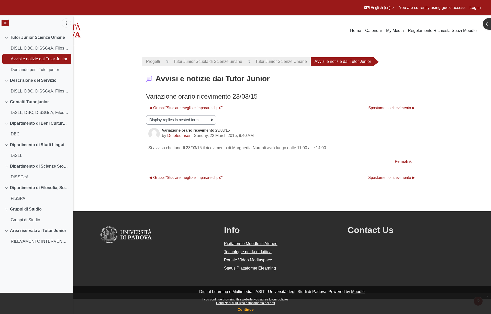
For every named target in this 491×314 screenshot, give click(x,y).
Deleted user (179, 135)
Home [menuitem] (355, 30)
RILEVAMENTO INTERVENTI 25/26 (40, 241)
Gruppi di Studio (26, 209)
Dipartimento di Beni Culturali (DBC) (39, 123)
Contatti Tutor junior (29, 102)
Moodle (358, 291)
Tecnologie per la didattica (248, 252)
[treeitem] (36, 53)
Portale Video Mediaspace (248, 260)
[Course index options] (66, 23)
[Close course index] (5, 23)
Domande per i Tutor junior (35, 69)
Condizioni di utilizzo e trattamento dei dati (245, 303)
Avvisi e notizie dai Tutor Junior (39, 59)
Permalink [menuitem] (403, 161)
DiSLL (16, 155)
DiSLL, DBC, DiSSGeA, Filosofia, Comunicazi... (40, 48)
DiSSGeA (20, 177)
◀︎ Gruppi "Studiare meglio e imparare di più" (185, 108)
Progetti (153, 61)
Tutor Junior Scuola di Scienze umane (207, 61)
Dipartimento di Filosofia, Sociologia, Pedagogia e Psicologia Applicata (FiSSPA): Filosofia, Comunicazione (39, 187)
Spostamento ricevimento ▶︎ (391, 108)
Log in (475, 7)
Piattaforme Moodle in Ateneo (250, 243)
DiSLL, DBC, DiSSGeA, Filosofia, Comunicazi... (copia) (40, 91)
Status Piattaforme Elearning (250, 268)
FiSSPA (18, 198)
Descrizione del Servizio (33, 80)
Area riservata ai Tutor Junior (38, 230)
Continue (246, 309)
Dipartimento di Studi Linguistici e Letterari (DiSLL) (39, 145)
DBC (15, 134)
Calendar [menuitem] (373, 30)
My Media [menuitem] (395, 30)
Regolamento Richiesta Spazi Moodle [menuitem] (442, 30)
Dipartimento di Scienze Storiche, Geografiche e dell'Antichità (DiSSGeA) (39, 166)
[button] (379, 7)
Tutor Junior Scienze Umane (37, 37)
